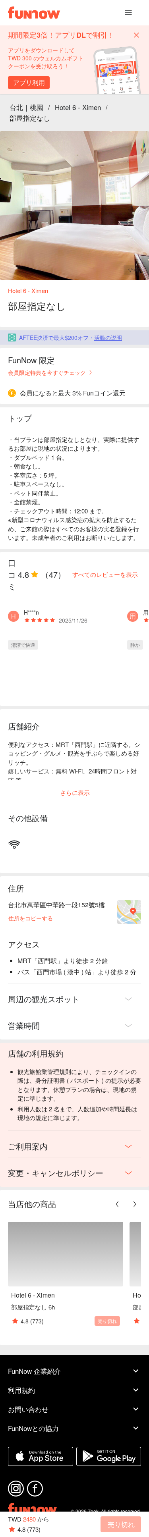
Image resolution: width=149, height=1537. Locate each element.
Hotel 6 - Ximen (78, 107)
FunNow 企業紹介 (34, 1371)
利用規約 (21, 1390)
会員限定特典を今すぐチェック (47, 372)
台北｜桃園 (26, 107)
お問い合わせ (28, 1409)
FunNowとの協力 (33, 1428)
